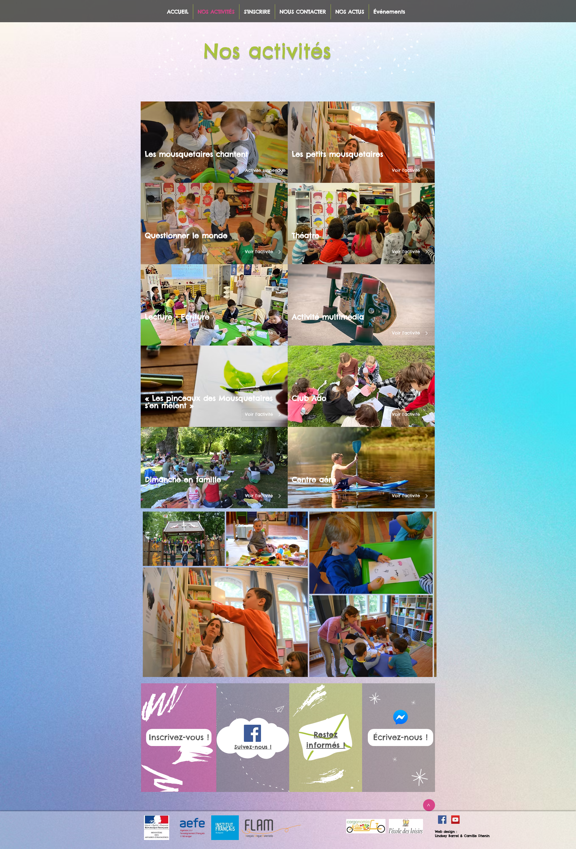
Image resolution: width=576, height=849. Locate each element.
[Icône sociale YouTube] (455, 819)
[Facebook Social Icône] (442, 819)
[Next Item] (428, 594)
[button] (271, 171)
